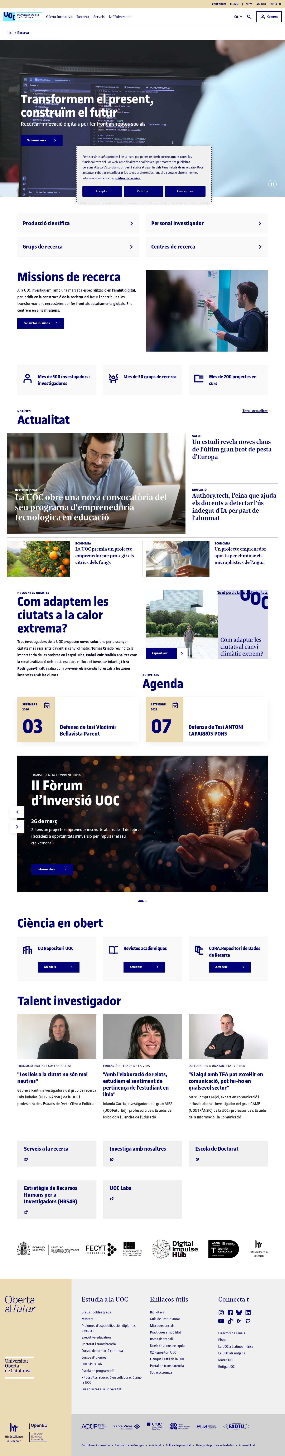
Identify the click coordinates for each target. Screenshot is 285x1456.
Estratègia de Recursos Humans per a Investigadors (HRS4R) (50, 1195)
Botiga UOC (226, 1366)
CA (236, 16)
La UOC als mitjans (231, 1353)
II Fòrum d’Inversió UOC (75, 793)
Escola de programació (98, 1370)
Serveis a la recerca (46, 1148)
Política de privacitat (179, 1445)
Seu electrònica (161, 1372)
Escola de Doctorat (216, 1148)
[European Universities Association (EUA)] (207, 1426)
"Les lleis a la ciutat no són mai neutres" (52, 1078)
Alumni (234, 4)
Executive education (96, 1337)
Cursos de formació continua (102, 1350)
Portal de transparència (167, 1365)
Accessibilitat (247, 1445)
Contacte (276, 4)
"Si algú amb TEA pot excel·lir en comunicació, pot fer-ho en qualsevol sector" (226, 1081)
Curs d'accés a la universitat (101, 1389)
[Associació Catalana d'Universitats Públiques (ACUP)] (94, 1426)
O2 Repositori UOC (163, 1352)
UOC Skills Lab (92, 1364)
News (249, 4)
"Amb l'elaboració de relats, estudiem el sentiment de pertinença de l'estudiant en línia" (136, 1084)
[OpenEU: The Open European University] (38, 1432)
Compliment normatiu (96, 1445)
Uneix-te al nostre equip (167, 1345)
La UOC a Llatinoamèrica (235, 1346)
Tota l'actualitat (255, 410)
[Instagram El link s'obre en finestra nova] (221, 1313)
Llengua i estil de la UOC (167, 1359)
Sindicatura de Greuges (129, 1445)
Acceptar (102, 191)
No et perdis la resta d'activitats (242, 592)
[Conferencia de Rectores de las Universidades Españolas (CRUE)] (155, 1426)
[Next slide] (17, 826)
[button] (141, 901)
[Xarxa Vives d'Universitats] (126, 1426)
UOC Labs (120, 1188)
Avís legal (155, 1445)
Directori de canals (231, 1333)
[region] (144, 174)
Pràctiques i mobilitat (165, 1332)
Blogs (222, 1339)
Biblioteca (157, 1312)
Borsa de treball (161, 1339)
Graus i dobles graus (96, 1312)
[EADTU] (236, 1426)
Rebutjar (143, 191)
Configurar (185, 191)
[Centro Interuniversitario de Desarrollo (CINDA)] (180, 1426)
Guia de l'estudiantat (165, 1319)
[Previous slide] (17, 812)
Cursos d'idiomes (94, 1357)
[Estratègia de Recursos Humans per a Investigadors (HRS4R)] (14, 1433)
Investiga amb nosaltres (138, 1148)
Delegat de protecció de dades (215, 1445)
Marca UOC (226, 1360)
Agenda (261, 4)
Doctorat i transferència (99, 1344)
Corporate (219, 4)
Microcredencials (162, 1325)
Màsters (87, 1319)
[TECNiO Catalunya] (223, 1249)
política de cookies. (128, 178)
